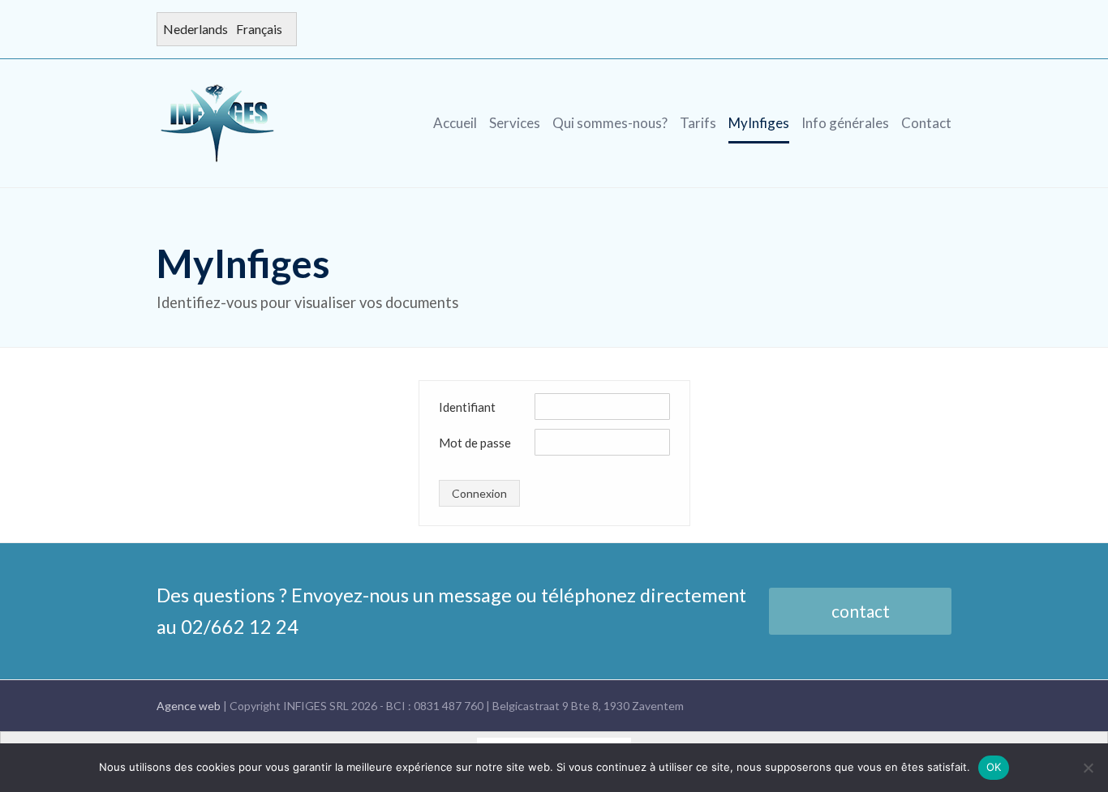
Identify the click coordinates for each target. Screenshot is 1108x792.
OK (994, 766)
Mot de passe (475, 442)
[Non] (1088, 768)
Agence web (190, 706)
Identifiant (467, 407)
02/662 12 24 (239, 626)
